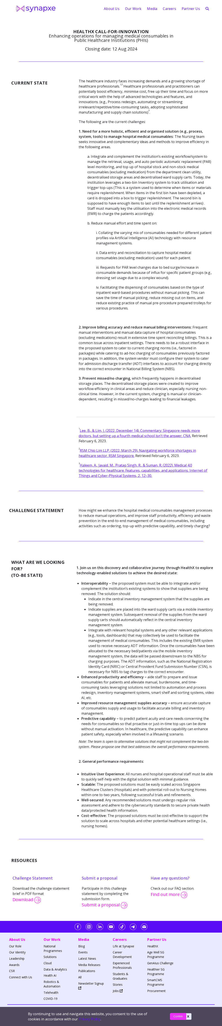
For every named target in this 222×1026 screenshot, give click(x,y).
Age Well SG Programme (155, 954)
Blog (81, 946)
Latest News (87, 958)
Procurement (156, 991)
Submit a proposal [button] (101, 905)
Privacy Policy (89, 1019)
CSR (12, 971)
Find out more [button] (166, 894)
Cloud (48, 963)
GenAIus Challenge (160, 963)
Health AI (50, 975)
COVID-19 (50, 999)
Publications (86, 971)
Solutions (50, 957)
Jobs (116, 991)
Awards (14, 965)
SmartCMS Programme (155, 982)
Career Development (122, 954)
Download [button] (23, 899)
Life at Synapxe (123, 946)
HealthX (152, 946)
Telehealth (51, 992)
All (80, 977)
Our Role (15, 946)
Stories (117, 984)
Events (83, 952)
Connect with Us (20, 977)
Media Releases (89, 965)
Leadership (16, 958)
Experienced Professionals (122, 965)
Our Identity (17, 952)
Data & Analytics (55, 969)
